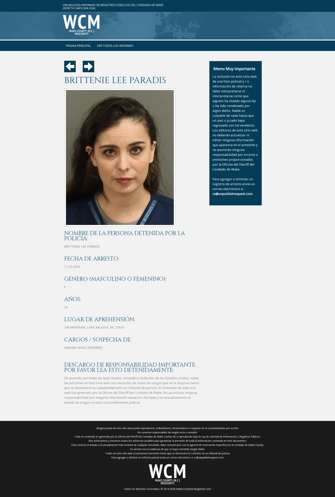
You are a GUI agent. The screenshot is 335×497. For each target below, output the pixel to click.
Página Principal (78, 46)
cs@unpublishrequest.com (209, 457)
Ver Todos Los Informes (115, 46)
